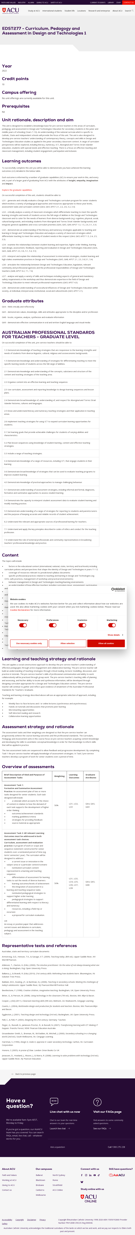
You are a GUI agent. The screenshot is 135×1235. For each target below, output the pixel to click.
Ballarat (39, 1175)
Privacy (43, 1219)
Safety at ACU (56, 2)
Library (111, 2)
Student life (70, 10)
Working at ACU (9, 1180)
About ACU (117, 10)
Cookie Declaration (20, 609)
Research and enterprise (99, 10)
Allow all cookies (106, 643)
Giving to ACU (42, 2)
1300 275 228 (118, 1147)
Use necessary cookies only (29, 643)
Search (128, 10)
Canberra (40, 1190)
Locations (81, 10)
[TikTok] (99, 1175)
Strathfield (57, 1185)
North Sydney (59, 1175)
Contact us (129, 2)
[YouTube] (95, 1175)
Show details (114, 635)
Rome (55, 1180)
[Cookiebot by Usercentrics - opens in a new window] (113, 590)
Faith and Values (8, 2)
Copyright (20, 1219)
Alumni (31, 2)
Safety (4, 1223)
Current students (97, 2)
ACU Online (58, 1190)
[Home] (10, 11)
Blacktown (40, 1180)
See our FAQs (100, 1128)
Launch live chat (58, 1128)
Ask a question (57, 1147)
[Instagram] (86, 1175)
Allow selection (68, 643)
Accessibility (7, 1219)
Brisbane (40, 1185)
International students (52, 10)
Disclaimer (31, 1219)
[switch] (52, 625)
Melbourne (41, 1195)
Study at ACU (34, 10)
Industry (22, 2)
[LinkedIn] (90, 1175)
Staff (118, 2)
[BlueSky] (82, 1182)
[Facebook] (82, 1175)
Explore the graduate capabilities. (17, 190)
